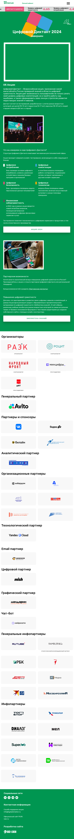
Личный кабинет (27, 3)
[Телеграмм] (12, 797)
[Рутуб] (16, 797)
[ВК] (5, 797)
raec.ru (6, 819)
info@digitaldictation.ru (12, 812)
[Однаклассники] (9, 797)
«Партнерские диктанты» (38, 289)
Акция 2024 (36, 229)
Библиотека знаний (37, 318)
